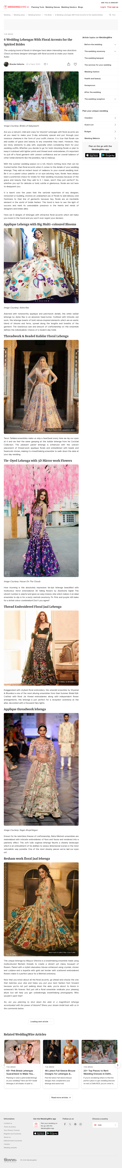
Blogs (80, 7)
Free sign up (112, 7)
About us (7, 1137)
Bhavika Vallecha (17, 64)
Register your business (12, 1134)
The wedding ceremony (94, 51)
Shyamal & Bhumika (66, 682)
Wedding (7, 15)
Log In (103, 7)
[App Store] (39, 1135)
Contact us (8, 1123)
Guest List (89, 125)
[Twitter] (70, 1124)
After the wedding (92, 92)
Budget (87, 131)
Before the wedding (93, 44)
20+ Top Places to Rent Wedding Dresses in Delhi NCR (97, 1072)
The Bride (48, 15)
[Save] (75, 64)
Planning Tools (37, 7)
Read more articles (59, 1097)
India (100, 1125)
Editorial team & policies (13, 1141)
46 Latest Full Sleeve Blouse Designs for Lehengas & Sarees (60, 1072)
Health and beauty (92, 78)
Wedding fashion (34, 15)
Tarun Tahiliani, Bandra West (61, 430)
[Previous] (4, 1065)
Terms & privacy (10, 1127)
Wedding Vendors (69, 7)
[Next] (117, 1065)
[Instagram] (80, 1124)
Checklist (88, 118)
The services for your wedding (97, 65)
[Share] (68, 64)
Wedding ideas (19, 15)
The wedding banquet (94, 58)
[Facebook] (65, 1124)
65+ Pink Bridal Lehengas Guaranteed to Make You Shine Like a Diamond (19, 1072)
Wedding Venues (52, 7)
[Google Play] (52, 1135)
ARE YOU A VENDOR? (109, 3)
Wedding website (10, 1148)
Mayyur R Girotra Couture (62, 953)
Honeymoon (89, 85)
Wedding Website (92, 138)
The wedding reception (94, 99)
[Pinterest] (75, 1124)
